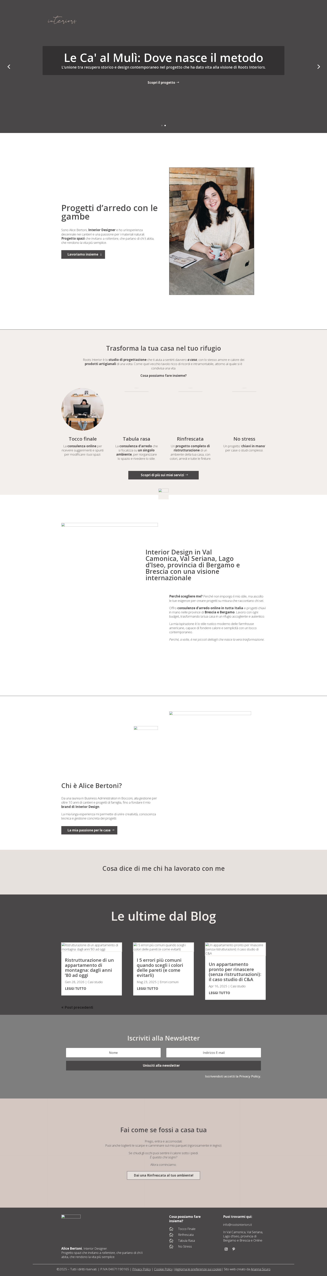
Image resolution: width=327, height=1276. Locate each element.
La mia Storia (257, 15)
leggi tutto (75, 988)
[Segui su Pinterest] (234, 1249)
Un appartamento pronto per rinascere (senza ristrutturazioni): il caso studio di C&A (235, 971)
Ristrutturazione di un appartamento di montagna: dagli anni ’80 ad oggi (89, 967)
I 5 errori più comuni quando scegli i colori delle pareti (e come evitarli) (160, 967)
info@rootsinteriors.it (237, 1224)
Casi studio (95, 982)
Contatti (278, 15)
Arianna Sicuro (260, 1269)
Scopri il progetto (161, 82)
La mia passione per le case (89, 830)
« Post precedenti (77, 1007)
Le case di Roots (186, 15)
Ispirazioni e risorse (223, 15)
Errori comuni (169, 982)
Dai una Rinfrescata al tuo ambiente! (163, 1175)
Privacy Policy (141, 1269)
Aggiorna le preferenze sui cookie (198, 1269)
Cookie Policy (163, 1269)
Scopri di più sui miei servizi (162, 475)
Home (130, 15)
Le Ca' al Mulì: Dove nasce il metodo (163, 57)
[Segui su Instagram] (226, 1249)
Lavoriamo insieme (153, 15)
